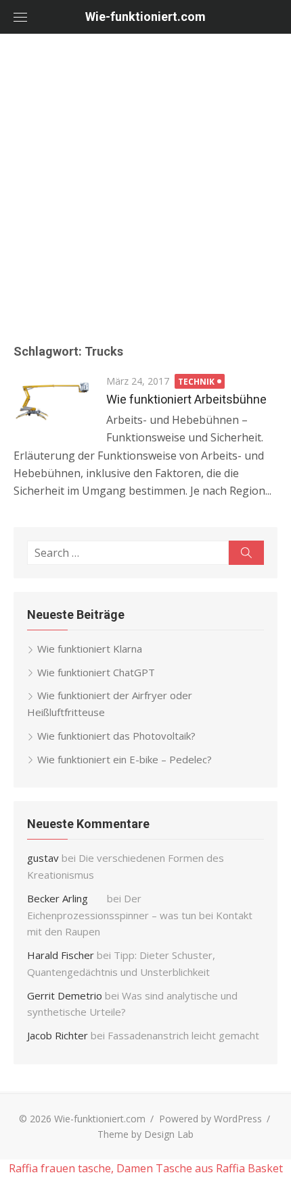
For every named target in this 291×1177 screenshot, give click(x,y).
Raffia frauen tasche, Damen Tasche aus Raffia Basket (146, 1168)
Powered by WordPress (210, 1118)
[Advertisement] (145, 185)
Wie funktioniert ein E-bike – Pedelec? (124, 759)
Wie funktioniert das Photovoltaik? (116, 735)
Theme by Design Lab (145, 1134)
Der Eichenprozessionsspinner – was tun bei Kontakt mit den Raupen (139, 915)
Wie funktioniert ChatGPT (96, 672)
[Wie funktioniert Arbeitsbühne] (53, 403)
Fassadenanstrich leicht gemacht (183, 1035)
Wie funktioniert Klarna (89, 648)
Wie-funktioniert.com (145, 16)
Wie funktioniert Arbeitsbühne (186, 399)
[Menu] (20, 16)
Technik (196, 381)
